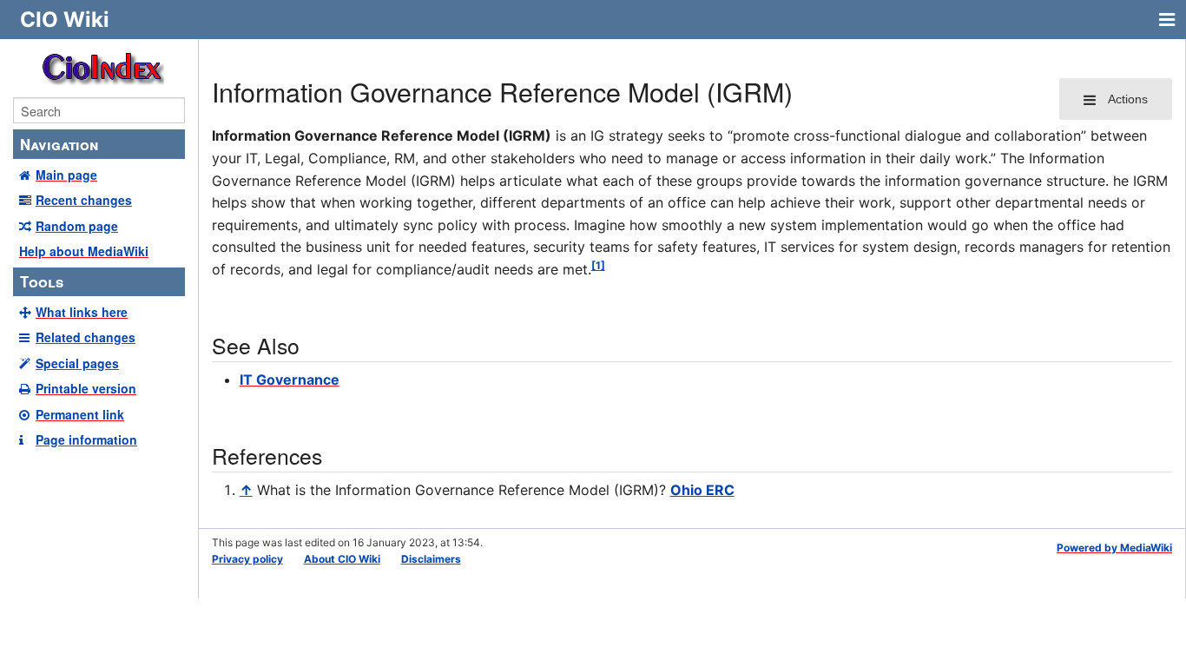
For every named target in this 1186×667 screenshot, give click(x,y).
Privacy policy (247, 558)
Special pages (77, 363)
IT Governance (289, 379)
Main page (66, 174)
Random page (77, 225)
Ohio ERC (702, 490)
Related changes (85, 337)
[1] (598, 265)
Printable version (86, 388)
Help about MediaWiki (83, 251)
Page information (86, 439)
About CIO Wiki (342, 558)
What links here (82, 311)
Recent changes (84, 199)
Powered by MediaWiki (1114, 547)
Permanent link (80, 414)
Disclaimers (431, 558)
